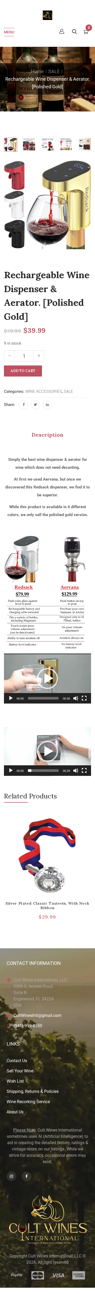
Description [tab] (47, 434)
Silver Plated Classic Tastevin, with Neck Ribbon (47, 905)
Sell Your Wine (20, 1070)
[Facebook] (23, 404)
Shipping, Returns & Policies (33, 1091)
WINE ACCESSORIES (43, 391)
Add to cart (23, 371)
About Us (15, 1111)
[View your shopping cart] (85, 32)
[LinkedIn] (47, 404)
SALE (54, 71)
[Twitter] (35, 404)
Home (37, 71)
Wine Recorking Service (28, 1101)
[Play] (10, 698)
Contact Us (17, 1060)
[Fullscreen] (84, 698)
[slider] (43, 698)
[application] (47, 679)
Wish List (15, 1081)
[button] (47, 678)
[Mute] (75, 698)
